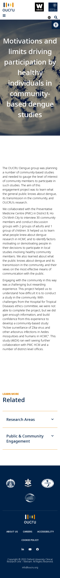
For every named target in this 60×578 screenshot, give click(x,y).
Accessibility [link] (45, 531)
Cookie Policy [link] (30, 540)
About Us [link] (12, 531)
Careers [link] (27, 531)
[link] (56, 25)
